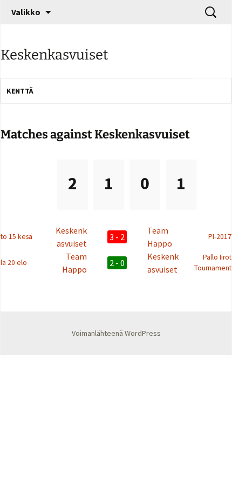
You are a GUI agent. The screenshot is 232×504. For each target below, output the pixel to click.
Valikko (25, 11)
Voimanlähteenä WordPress (116, 333)
